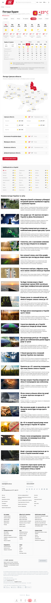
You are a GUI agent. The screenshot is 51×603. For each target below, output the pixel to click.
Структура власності (38, 499)
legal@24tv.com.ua (17, 581)
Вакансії (35, 497)
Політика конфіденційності (23, 495)
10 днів (40, 18)
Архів (35, 501)
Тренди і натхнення (8, 549)
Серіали (21, 538)
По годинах (25, 18)
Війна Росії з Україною (24, 514)
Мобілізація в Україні (40, 514)
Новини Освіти (38, 530)
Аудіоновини (6, 522)
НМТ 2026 (37, 536)
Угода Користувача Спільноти (23, 502)
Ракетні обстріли (22, 516)
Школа (36, 535)
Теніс (20, 549)
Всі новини (6, 514)
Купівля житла (7, 548)
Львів (40, 2)
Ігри (35, 505)
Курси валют (6, 533)
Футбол (20, 548)
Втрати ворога (22, 526)
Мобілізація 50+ (38, 517)
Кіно (20, 530)
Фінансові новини (7, 535)
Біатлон (21, 551)
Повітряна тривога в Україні (25, 521)
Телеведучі (4, 503)
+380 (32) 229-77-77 (10, 580)
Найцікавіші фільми (23, 532)
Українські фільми (23, 533)
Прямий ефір (6, 519)
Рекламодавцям (5, 505)
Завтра (12, 18)
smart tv (20, 587)
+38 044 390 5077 (30, 483)
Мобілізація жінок (38, 519)
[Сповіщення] (49, 2)
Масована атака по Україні (24, 522)
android (6, 587)
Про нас (3, 495)
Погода (5, 524)
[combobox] (26, 2)
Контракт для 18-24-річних (40, 521)
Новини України (7, 517)
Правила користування (6, 507)
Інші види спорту (22, 553)
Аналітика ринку (7, 546)
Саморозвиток (38, 538)
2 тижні (46, 18)
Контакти (36, 495)
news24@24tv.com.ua (7, 483)
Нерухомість (7, 544)
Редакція (3, 497)
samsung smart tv (28, 587)
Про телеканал (5, 501)
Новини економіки (8, 530)
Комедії (20, 537)
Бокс (20, 546)
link (27, 489)
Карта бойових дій (23, 517)
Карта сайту (36, 503)
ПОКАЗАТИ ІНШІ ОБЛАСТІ (10, 158)
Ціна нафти (6, 532)
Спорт (20, 544)
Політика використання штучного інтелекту (24, 498)
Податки (5, 538)
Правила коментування (22, 504)
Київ (37, 2)
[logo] (10, 2)
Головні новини (7, 516)
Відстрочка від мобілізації (40, 522)
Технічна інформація (22, 506)
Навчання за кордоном (39, 540)
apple (14, 587)
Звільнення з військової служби (41, 516)
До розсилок (43, 560)
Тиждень (33, 18)
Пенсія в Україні (7, 540)
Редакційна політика (6, 499)
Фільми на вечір (22, 535)
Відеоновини (6, 521)
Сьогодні (6, 18)
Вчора (18, 18)
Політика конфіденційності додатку (25, 500)
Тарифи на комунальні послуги (10, 537)
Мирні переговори (23, 519)
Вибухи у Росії (22, 524)
